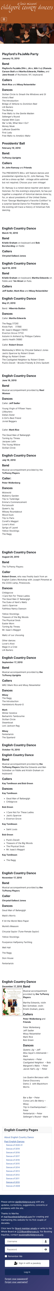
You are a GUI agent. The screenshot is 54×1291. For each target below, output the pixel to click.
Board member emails (26, 1228)
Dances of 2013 (13, 1171)
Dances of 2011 (12, 1178)
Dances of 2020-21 (14, 1145)
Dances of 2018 (13, 1152)
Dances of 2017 (13, 1156)
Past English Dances (14, 1141)
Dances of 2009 (13, 1186)
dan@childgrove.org (25, 1201)
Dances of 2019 (13, 1149)
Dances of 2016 (13, 1160)
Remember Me (15, 1256)
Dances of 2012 (13, 1175)
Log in (27, 1272)
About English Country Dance (19, 1137)
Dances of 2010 (13, 1182)
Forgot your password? (16, 1278)
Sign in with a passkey (29, 1263)
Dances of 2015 (13, 1163)
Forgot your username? (16, 1282)
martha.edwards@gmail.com (18, 1216)
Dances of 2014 (13, 1167)
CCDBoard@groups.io (28, 1231)
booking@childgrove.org (31, 1234)
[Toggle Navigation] (4, 19)
